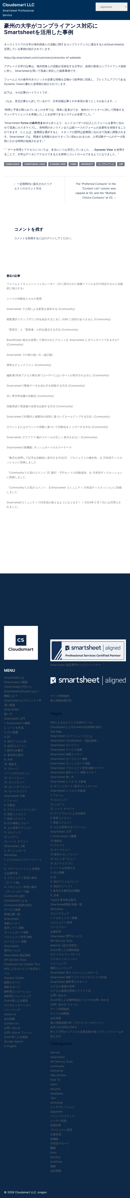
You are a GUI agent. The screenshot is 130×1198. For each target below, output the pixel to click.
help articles (58, 1075)
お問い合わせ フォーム (18, 1032)
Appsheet (56, 1111)
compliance (12, 164)
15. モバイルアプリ (15, 791)
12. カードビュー (14, 777)
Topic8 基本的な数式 (63, 899)
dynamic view (58, 164)
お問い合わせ (58, 995)
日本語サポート (59, 1143)
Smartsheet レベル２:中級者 (67, 790)
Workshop (10, 855)
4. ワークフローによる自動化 (68, 813)
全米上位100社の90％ (63, 1027)
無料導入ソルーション (17, 991)
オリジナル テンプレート (65, 954)
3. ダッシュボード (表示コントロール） (74, 786)
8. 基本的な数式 (14, 755)
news (53, 1084)
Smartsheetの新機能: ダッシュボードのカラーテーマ (39, 447)
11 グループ (57, 845)
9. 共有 (8, 759)
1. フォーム (10, 800)
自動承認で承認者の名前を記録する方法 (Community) (40, 406)
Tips (53, 1098)
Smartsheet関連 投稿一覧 (66, 904)
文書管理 (55, 931)
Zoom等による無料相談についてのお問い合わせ (79, 999)
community (57, 1066)
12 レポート (57, 804)
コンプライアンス (106, 164)
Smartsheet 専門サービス (66, 936)
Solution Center (14, 977)
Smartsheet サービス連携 (66, 749)
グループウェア (59, 913)
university (87, 164)
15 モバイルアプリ (61, 863)
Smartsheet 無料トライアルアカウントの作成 (78, 977)
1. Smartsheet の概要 (17, 723)
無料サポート (12, 987)
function (55, 1157)
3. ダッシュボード (15, 850)
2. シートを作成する (62, 868)
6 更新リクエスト (61, 818)
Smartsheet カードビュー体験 (69, 758)
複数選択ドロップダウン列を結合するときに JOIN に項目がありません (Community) (59, 319)
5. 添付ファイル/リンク (64, 881)
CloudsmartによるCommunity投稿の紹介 (76, 727)
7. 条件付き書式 (13, 750)
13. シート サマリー (16, 841)
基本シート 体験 (14, 927)
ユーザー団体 (58, 1120)
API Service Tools (15, 959)
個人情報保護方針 (61, 700)
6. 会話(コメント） (15, 745)
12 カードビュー (60, 849)
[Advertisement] (65, 538)
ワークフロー (58, 927)
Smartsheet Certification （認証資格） (74, 740)
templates (56, 1093)
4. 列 (7, 736)
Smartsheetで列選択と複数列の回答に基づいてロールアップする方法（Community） (59, 416)
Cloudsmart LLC (19, 4)
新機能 (54, 1139)
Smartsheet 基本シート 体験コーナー (73, 772)
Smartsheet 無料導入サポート (69, 981)
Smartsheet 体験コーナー (66, 754)
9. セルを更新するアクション (68, 827)
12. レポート (11, 836)
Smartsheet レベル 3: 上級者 (68, 781)
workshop (56, 1102)
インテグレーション (62, 1107)
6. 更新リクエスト (15, 814)
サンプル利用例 (59, 1013)
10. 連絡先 (10, 764)
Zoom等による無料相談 (64, 950)
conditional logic (34, 164)
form (73, 164)
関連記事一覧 (12, 914)
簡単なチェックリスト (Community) (29, 365)
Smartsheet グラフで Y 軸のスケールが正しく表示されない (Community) (52, 437)
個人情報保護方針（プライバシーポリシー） (77, 1022)
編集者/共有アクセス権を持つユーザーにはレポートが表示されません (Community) (58, 375)
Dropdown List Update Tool (22, 964)
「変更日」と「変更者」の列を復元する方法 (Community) (42, 329)
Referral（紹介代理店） (64, 945)
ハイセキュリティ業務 (63, 918)
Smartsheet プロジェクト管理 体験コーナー (77, 768)
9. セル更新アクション (18, 827)
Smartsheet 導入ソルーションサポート (74, 972)
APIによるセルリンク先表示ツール (71, 722)
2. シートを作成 (14, 727)
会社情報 (55, 1018)
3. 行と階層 (11, 732)
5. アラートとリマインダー (20, 809)
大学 (121, 164)
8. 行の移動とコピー (16, 823)
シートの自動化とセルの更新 (24, 298)
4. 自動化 (9, 805)
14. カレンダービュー (17, 786)
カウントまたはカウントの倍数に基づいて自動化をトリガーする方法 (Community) (57, 427)
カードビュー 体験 (15, 941)
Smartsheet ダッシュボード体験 (70, 763)
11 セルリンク (58, 799)
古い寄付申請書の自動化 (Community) (30, 396)
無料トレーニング (61, 968)
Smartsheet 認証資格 (17, 955)
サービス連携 (12, 909)
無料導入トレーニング (17, 996)
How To (55, 1079)
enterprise (56, 1070)
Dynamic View (103, 149)
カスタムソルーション (17, 1005)
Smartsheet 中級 (14, 796)
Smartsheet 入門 (14, 718)
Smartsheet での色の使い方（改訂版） (31, 354)
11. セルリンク (12, 832)
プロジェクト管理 (61, 922)
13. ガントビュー (14, 782)
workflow (56, 1161)
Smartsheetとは (14, 677)
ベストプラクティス (62, 1116)
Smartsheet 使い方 (62, 777)
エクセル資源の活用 (62, 986)
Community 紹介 (14, 896)
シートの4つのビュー (17, 773)
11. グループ (11, 768)
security (55, 1089)
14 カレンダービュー (63, 859)
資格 (53, 1166)
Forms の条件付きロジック (37, 123)
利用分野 (55, 1125)
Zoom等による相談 (16, 1000)
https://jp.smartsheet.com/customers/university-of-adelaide (42, 57)
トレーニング (12, 1009)
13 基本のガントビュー (64, 854)
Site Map (56, 731)
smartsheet (57, 1057)
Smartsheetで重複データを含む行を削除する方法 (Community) (46, 385)
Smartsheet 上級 (14, 846)
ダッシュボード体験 (16, 932)
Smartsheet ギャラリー (64, 745)
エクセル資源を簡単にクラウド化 (70, 990)
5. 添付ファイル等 (15, 741)
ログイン (49, 238)
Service (55, 1052)
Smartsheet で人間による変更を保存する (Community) (41, 309)
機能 (53, 1148)
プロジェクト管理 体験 (18, 937)
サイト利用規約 (59, 696)
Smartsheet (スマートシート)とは (71, 736)
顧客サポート (12, 982)
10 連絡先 (56, 840)
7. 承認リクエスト (15, 818)
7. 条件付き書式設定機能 (65, 890)
